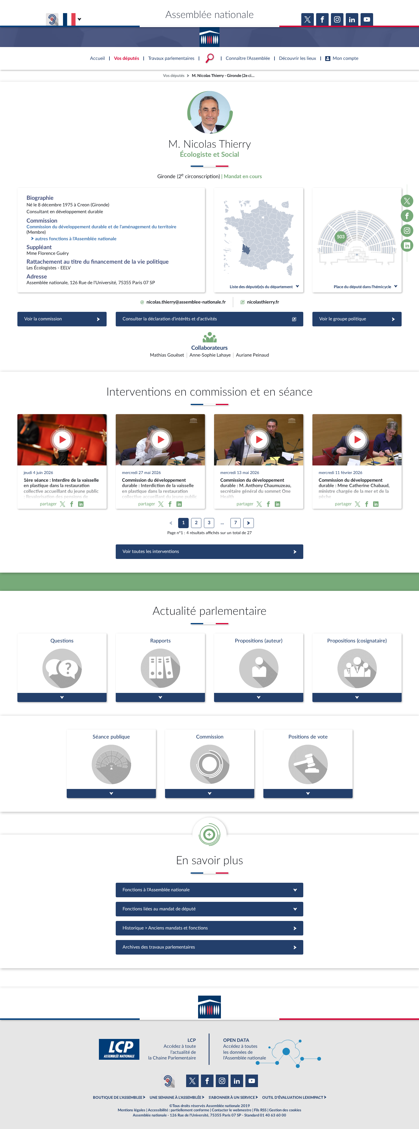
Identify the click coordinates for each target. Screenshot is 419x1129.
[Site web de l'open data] (267, 1049)
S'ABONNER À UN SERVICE (232, 1097)
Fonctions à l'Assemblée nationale (209, 890)
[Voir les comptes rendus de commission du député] (209, 763)
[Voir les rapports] (160, 667)
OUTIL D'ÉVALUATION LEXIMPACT (292, 1097)
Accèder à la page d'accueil (209, 35)
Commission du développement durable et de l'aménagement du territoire (101, 227)
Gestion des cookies (285, 1110)
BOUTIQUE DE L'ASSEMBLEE (117, 1097)
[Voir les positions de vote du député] (308, 763)
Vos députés (173, 76)
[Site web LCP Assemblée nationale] (152, 1049)
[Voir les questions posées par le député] (62, 667)
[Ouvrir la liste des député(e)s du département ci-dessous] (258, 240)
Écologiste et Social (209, 154)
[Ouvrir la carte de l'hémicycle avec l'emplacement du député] (357, 240)
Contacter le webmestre (231, 1110)
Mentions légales (131, 1110)
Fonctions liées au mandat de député (209, 909)
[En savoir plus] (258, 667)
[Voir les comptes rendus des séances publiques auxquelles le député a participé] (111, 763)
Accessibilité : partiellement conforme (178, 1110)
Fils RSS (260, 1110)
